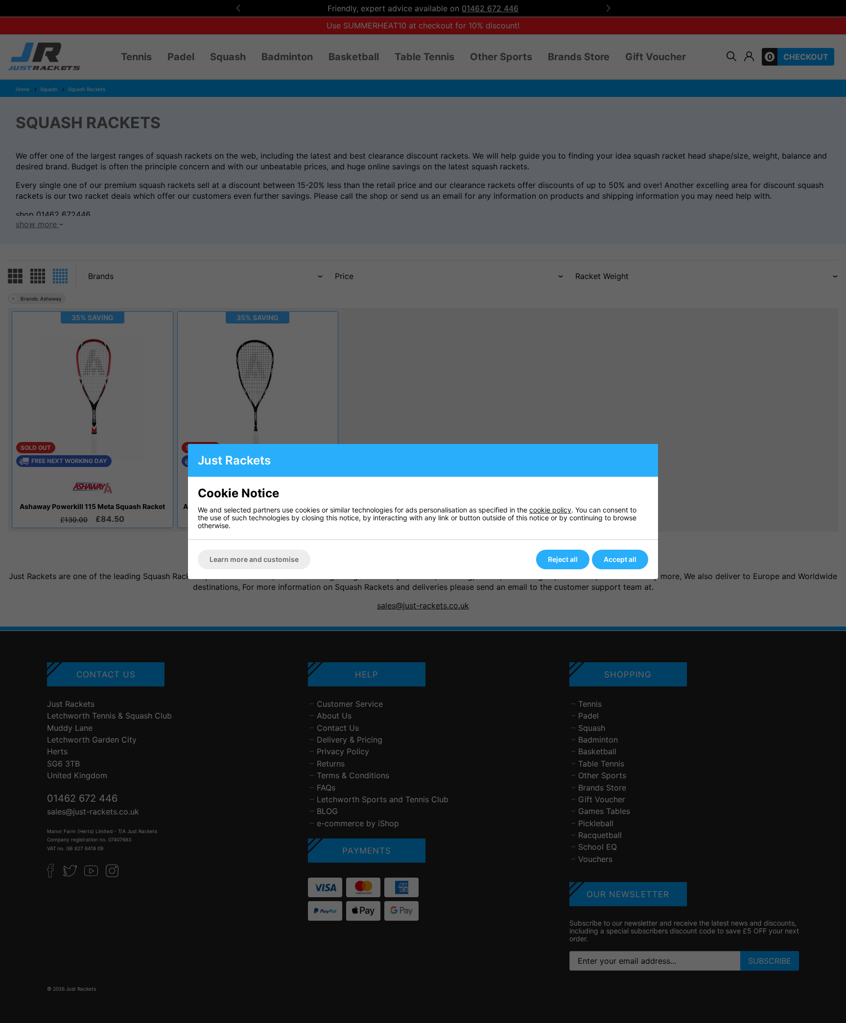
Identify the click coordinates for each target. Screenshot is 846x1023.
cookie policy (550, 510)
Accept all (620, 559)
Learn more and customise (254, 559)
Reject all (563, 559)
